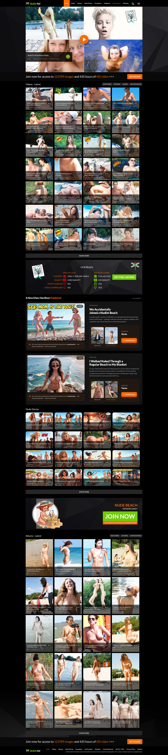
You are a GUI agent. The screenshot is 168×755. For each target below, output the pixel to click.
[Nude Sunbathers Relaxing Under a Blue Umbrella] (97, 109)
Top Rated (117, 84)
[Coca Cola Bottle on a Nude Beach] (126, 156)
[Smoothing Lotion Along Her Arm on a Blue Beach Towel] (68, 727)
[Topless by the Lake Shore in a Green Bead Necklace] (126, 613)
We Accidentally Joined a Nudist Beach (103, 311)
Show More (84, 256)
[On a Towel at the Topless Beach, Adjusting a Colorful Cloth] (40, 613)
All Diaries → (137, 298)
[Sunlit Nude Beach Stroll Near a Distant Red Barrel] (68, 109)
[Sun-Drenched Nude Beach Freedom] (68, 179)
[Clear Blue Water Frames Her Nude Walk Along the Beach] (97, 575)
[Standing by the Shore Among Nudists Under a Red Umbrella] (40, 132)
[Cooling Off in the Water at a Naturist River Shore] (40, 575)
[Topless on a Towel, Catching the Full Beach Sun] (126, 651)
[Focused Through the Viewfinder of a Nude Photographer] (68, 651)
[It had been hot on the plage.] (126, 132)
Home (67, 3)
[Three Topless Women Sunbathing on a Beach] (68, 226)
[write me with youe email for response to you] (97, 203)
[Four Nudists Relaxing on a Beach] (126, 109)
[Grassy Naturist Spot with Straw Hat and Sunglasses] (40, 203)
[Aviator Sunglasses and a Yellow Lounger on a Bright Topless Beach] (97, 651)
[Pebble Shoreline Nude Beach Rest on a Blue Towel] (97, 226)
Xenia (124, 334)
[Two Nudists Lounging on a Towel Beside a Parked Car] (126, 179)
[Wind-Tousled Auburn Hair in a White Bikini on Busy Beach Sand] (126, 689)
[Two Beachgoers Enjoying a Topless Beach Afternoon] (68, 156)
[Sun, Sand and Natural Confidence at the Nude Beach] (126, 203)
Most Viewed (107, 84)
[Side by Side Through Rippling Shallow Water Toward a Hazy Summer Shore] (68, 689)
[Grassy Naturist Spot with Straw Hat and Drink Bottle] (97, 132)
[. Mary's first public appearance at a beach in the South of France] (68, 203)
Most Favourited (135, 84)
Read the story (130, 340)
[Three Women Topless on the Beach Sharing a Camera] (97, 179)
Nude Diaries (88, 3)
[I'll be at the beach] (97, 249)
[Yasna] (97, 389)
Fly (35, 3)
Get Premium (117, 3)
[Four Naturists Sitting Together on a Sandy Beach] (40, 156)
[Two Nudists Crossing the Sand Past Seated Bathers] (126, 226)
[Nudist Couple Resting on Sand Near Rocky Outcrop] (40, 179)
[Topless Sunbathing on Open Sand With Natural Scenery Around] (68, 613)
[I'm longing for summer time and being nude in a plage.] (97, 156)
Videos (73, 3)
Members (126, 3)
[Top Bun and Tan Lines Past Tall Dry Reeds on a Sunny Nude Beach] (40, 689)
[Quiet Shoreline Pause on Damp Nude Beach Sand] (40, 651)
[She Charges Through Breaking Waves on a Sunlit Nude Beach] (68, 575)
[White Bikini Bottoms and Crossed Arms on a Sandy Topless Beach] (126, 575)
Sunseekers (98, 3)
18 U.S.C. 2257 (120, 749)
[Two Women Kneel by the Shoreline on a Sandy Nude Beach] (97, 727)
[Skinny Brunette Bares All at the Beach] (40, 226)
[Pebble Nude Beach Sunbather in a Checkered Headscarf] (40, 109)
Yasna (124, 388)
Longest (125, 84)
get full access (124, 277)
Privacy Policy (130, 749)
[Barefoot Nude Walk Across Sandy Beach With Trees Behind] (97, 689)
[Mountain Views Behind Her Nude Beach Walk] (40, 727)
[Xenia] (97, 335)
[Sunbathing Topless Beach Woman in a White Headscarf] (68, 132)
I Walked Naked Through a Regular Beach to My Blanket (108, 362)
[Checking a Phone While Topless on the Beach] (126, 249)
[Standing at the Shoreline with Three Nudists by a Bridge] (40, 249)
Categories (107, 3)
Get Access (134, 76)
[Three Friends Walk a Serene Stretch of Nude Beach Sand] (126, 727)
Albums (79, 3)
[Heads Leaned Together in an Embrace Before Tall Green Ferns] (97, 613)
